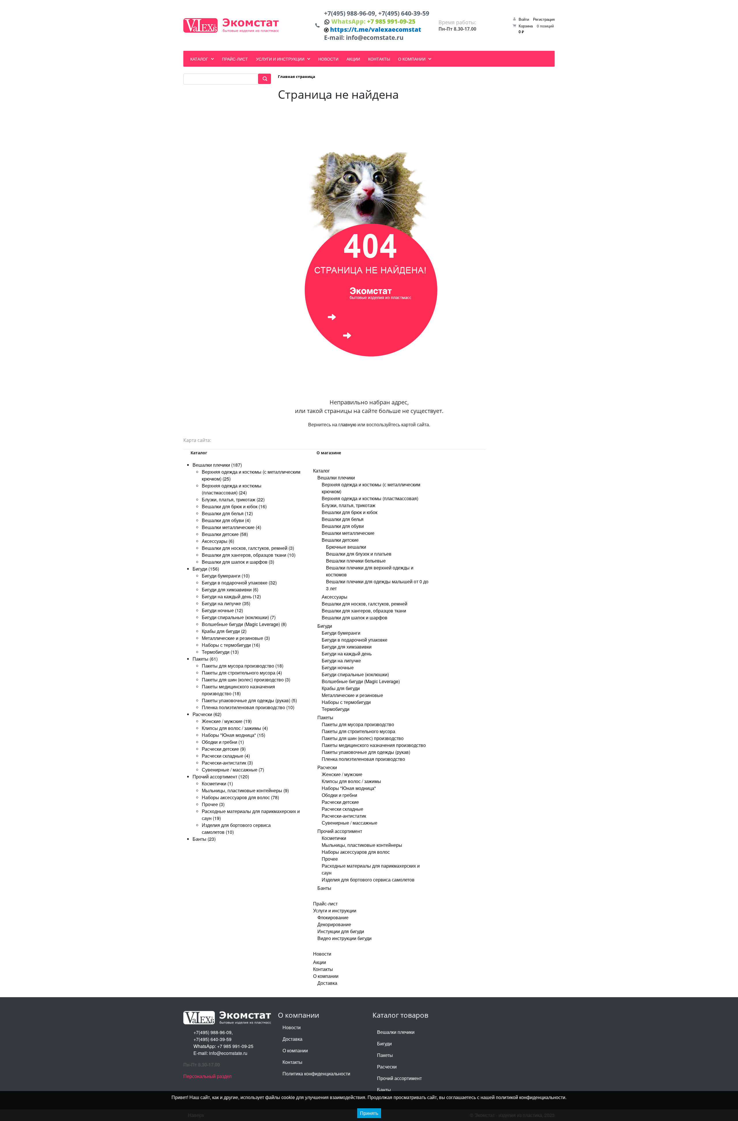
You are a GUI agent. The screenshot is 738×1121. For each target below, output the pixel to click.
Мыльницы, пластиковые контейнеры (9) (245, 790)
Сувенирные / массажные (349, 822)
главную (347, 424)
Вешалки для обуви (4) (226, 520)
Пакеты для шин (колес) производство (363, 738)
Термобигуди (335, 709)
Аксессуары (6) (218, 541)
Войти (524, 19)
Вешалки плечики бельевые (356, 560)
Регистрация (544, 19)
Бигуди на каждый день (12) (231, 596)
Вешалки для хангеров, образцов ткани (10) (248, 555)
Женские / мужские (342, 774)
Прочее (330, 858)
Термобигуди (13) (220, 652)
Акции (319, 962)
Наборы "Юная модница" (349, 788)
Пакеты (325, 717)
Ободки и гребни (339, 795)
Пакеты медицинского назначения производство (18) (238, 690)
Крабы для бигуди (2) (224, 631)
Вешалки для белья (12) (227, 513)
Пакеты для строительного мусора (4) (242, 672)
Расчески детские (340, 802)
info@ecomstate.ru (375, 37)
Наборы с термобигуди (346, 702)
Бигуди (324, 626)
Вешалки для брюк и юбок (349, 512)
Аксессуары (334, 596)
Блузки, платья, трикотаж (348, 505)
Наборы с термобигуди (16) (231, 645)
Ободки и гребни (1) (223, 742)
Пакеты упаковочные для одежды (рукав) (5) (249, 700)
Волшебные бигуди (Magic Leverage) (361, 681)
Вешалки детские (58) (225, 534)
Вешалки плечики (336, 477)
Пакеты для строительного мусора (358, 731)
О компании (325, 976)
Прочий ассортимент (339, 831)
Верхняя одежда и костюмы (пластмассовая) (370, 498)
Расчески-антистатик (344, 815)
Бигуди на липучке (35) (226, 603)
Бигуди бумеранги (341, 632)
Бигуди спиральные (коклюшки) (355, 674)
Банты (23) (204, 839)
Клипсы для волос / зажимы (351, 781)
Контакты (323, 969)
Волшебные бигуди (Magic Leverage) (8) (244, 624)
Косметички (334, 838)
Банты (324, 888)
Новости (322, 953)
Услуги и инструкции (334, 910)
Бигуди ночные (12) (222, 610)
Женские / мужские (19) (227, 721)
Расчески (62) (207, 714)
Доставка (327, 983)
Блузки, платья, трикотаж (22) (233, 499)
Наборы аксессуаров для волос (356, 852)
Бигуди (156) (206, 568)
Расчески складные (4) (226, 755)
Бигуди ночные (338, 667)
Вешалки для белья (343, 519)
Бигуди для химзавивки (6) (230, 589)
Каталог (321, 470)
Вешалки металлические (348, 533)
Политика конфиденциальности (316, 1073)
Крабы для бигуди (341, 688)
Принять (369, 1113)
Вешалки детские (340, 540)
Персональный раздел (207, 1076)
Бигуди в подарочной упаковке (354, 639)
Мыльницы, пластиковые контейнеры (362, 845)
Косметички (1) (217, 783)
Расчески (327, 767)
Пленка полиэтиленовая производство (363, 759)
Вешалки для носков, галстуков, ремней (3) (248, 548)
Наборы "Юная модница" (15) (233, 735)
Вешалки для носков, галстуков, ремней (364, 603)
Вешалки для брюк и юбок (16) (234, 506)
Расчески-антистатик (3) (227, 762)
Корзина (526, 26)
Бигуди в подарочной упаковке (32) (239, 582)
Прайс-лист (325, 903)
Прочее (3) (213, 804)
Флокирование (333, 917)
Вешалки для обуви (343, 526)
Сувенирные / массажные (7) (233, 769)
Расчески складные (342, 809)
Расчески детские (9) (224, 749)
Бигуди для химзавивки (347, 646)
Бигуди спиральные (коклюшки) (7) (239, 617)
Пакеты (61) (205, 658)
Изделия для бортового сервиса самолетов (368, 879)
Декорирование (334, 924)
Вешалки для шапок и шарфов (354, 617)
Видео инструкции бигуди (344, 938)
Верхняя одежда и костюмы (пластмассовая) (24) (231, 489)
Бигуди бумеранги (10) (226, 575)
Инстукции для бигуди (340, 931)
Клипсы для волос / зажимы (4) (235, 728)
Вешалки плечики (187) (217, 465)
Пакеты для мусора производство (358, 724)
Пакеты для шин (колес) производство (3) (246, 679)
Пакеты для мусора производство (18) (242, 665)
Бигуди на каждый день (347, 653)
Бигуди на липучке (341, 660)
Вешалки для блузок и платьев (358, 553)
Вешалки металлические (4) (231, 527)
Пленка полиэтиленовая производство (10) (248, 707)
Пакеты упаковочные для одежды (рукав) (366, 752)
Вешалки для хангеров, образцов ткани (364, 610)
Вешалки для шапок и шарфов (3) (238, 561)
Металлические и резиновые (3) (236, 638)
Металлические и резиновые (352, 695)
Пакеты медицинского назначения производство (374, 745)
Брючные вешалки (346, 546)
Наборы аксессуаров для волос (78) (240, 797)
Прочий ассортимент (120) (221, 776)
